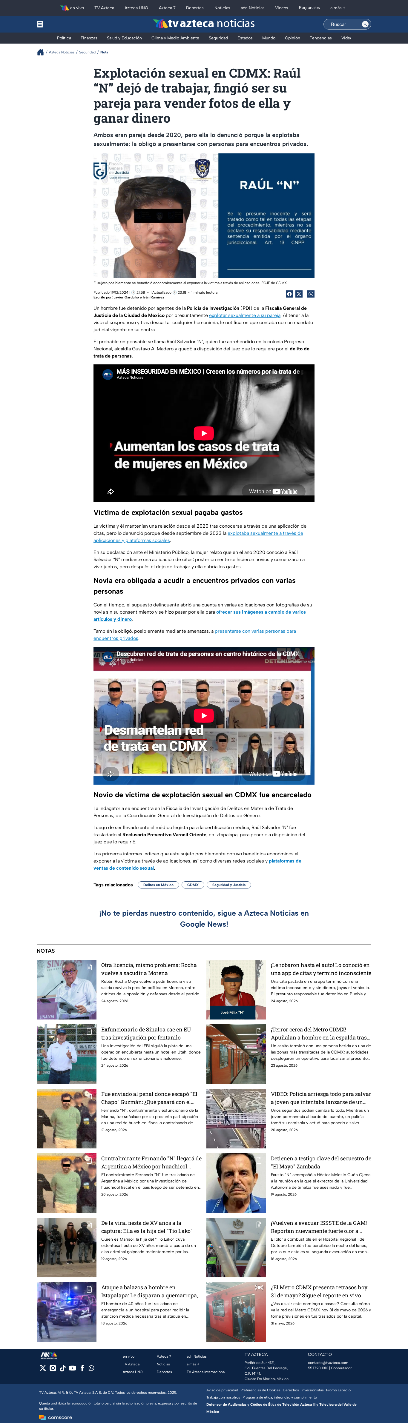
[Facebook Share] (289, 294)
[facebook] (82, 1370)
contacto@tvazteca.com (328, 1363)
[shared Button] (311, 294)
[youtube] (72, 1370)
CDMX (193, 885)
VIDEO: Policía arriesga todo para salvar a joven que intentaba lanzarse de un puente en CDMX (321, 1098)
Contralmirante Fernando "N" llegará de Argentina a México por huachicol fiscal (151, 1163)
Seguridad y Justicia (229, 885)
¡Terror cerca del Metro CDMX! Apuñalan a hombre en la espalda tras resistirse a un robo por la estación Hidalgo (319, 1034)
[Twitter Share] (299, 294)
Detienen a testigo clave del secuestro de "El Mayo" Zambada (321, 1162)
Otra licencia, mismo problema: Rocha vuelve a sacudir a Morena (149, 969)
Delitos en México (158, 885)
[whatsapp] (91, 1369)
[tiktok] (62, 1370)
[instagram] (52, 1370)
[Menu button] (61, 24)
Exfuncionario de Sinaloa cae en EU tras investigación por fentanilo (146, 1033)
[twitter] (43, 1370)
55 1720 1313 (318, 1368)
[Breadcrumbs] (43, 52)
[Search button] (365, 24)
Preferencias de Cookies (260, 1390)
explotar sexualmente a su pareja (244, 315)
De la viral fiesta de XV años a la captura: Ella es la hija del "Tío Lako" (147, 1226)
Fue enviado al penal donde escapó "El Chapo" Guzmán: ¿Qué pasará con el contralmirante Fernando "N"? (149, 1098)
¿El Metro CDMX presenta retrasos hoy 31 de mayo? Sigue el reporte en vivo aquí (319, 1291)
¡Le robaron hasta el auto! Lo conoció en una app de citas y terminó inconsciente (321, 969)
